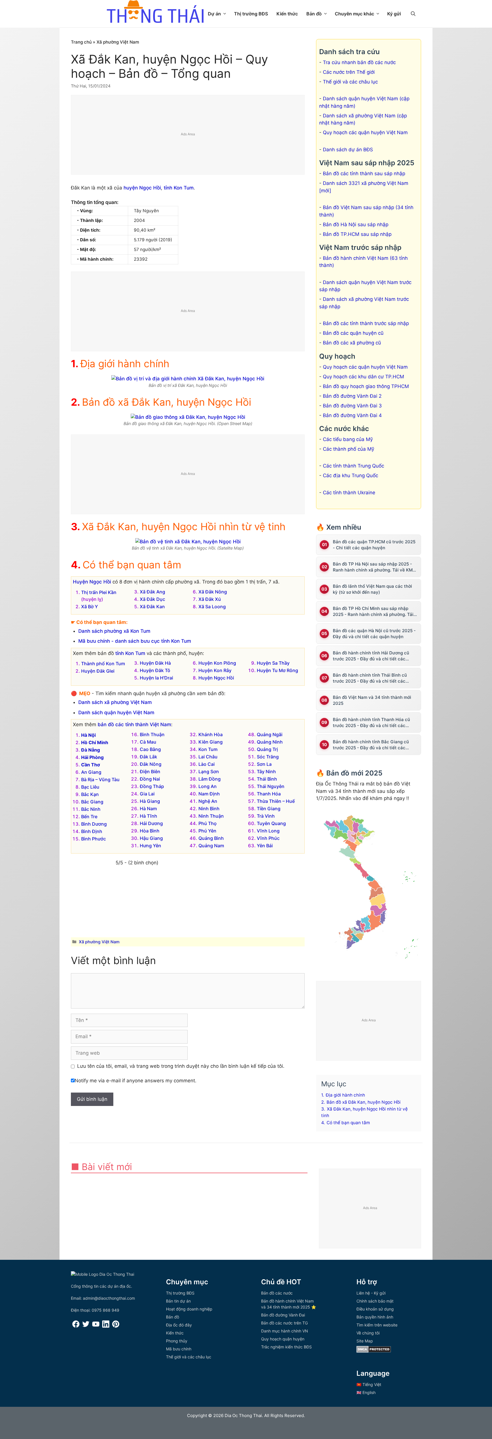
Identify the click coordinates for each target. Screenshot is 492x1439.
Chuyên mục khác (354, 14)
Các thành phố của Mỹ (348, 449)
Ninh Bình (209, 808)
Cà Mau (148, 742)
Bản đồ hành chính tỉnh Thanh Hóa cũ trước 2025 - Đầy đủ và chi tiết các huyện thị (371, 722)
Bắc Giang (92, 802)
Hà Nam (148, 808)
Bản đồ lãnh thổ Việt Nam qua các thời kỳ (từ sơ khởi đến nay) (372, 589)
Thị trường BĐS (251, 14)
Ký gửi (394, 14)
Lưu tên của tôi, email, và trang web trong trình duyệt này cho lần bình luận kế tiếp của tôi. (180, 1066)
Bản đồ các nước (277, 1293)
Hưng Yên (150, 845)
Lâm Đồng (209, 779)
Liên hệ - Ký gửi (371, 1293)
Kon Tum (208, 749)
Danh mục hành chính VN (284, 1330)
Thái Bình (267, 779)
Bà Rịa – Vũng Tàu (100, 779)
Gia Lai (147, 794)
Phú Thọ (207, 823)
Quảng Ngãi (269, 734)
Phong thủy (176, 1340)
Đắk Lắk (148, 757)
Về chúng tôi (368, 1332)
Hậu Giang (151, 838)
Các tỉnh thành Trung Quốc (353, 466)
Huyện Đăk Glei (97, 671)
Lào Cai (206, 764)
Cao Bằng (150, 749)
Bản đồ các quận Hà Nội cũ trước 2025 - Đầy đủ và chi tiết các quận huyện (374, 633)
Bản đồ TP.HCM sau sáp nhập (357, 234)
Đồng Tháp (152, 786)
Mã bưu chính (178, 1348)
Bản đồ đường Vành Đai (283, 1315)
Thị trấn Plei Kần (98, 592)
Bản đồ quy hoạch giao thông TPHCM (366, 386)
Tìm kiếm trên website (376, 1324)
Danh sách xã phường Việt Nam (115, 702)
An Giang (91, 772)
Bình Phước (93, 839)
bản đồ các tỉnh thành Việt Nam (134, 724)
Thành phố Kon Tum (103, 663)
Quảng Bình (211, 838)
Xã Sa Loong (212, 606)
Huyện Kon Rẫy (214, 670)
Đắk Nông (150, 764)
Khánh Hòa (210, 734)
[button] (413, 13)
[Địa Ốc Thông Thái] (155, 12)
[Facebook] (76, 1326)
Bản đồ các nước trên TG (284, 1322)
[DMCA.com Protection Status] (373, 1351)
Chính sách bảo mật (374, 1301)
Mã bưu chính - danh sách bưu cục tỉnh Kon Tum (134, 641)
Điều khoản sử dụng (375, 1309)
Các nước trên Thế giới (349, 72)
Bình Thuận (152, 734)
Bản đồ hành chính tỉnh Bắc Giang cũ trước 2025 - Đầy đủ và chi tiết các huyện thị (371, 745)
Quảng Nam (211, 845)
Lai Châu (208, 757)
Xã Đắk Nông (212, 592)
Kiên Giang (210, 742)
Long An (207, 786)
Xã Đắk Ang (152, 592)
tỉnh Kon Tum (179, 188)
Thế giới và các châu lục (350, 82)
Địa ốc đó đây (179, 1324)
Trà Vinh (266, 816)
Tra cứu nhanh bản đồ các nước (359, 62)
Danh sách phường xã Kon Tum (114, 631)
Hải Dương (151, 823)
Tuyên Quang (271, 823)
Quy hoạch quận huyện (282, 1338)
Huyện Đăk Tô (155, 670)
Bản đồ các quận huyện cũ (353, 333)
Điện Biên (150, 771)
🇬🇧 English (366, 1392)
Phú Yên (207, 831)
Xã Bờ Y (89, 606)
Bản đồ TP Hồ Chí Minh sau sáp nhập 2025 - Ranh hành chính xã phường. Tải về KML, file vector (373, 611)
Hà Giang (150, 801)
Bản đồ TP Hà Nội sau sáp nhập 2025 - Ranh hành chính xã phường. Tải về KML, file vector (374, 567)
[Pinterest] (116, 1326)
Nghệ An (207, 801)
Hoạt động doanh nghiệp (189, 1309)
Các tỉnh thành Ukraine (349, 492)
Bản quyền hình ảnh (374, 1317)
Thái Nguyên (270, 786)
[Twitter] (86, 1326)
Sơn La (264, 764)
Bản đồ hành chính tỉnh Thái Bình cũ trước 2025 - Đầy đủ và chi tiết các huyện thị (370, 678)
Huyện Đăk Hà (155, 663)
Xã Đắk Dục (152, 599)
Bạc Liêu (90, 787)
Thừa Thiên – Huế (276, 801)
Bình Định (91, 831)
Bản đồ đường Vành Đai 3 (352, 406)
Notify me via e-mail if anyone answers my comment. (135, 1080)
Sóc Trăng (268, 757)
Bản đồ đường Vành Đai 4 (352, 415)
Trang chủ (81, 42)
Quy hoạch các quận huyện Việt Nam (365, 132)
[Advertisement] (188, 135)
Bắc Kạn (90, 794)
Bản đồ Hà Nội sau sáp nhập (355, 224)
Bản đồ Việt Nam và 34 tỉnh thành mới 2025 (372, 700)
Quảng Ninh (270, 742)
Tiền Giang (268, 808)
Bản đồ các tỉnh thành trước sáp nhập (366, 323)
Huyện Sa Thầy (273, 663)
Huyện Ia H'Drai (156, 678)
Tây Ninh (266, 771)
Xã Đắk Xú (209, 599)
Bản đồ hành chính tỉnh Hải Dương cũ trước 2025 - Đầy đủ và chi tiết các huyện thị (371, 656)
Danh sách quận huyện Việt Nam (116, 712)
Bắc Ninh (91, 809)
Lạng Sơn (208, 771)
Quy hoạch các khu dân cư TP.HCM (363, 376)
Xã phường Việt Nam (118, 42)
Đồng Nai (150, 779)
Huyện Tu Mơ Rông (277, 670)
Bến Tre (89, 816)
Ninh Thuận (211, 816)
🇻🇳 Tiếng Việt (368, 1384)
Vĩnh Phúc (268, 838)
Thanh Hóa (269, 794)
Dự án (214, 14)
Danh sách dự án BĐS (348, 149)
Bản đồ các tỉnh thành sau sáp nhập (364, 173)
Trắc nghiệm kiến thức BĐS (286, 1346)
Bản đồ (314, 14)
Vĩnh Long (268, 831)
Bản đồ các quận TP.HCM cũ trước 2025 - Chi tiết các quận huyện (374, 544)
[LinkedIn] (106, 1326)
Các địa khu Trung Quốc (350, 475)
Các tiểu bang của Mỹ (348, 439)
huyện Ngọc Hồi (142, 188)
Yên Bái (265, 845)
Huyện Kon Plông (217, 663)
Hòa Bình (149, 831)
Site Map (364, 1340)
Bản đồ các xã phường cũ (352, 343)
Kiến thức (287, 14)
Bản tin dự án (178, 1301)
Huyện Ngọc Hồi (92, 582)
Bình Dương (94, 824)
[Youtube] (96, 1326)
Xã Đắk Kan (152, 606)
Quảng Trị (267, 749)
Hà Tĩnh (148, 816)
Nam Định (209, 794)
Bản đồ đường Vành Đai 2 (352, 396)
